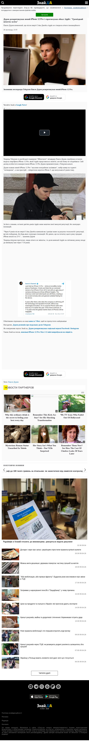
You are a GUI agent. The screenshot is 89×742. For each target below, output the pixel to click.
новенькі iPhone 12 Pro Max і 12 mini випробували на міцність (46, 332)
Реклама (5, 717)
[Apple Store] (37, 696)
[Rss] (30, 686)
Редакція (5, 720)
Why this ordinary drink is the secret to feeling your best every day (17, 417)
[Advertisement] (44, 261)
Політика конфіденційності (12, 713)
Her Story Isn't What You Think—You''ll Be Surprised (44, 448)
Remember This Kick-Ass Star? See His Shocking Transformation (44, 417)
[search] (2, 2)
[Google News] (47, 686)
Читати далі (44, 673)
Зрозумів (44, 15)
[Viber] (41, 686)
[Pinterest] (58, 686)
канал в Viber (34, 321)
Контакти (5, 724)
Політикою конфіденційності (75, 8)
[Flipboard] (53, 686)
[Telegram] (36, 686)
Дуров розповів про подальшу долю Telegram (32, 324)
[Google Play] (51, 696)
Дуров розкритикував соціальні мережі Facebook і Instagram (54, 328)
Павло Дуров (13, 382)
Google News (21, 104)
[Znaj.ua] (44, 3)
